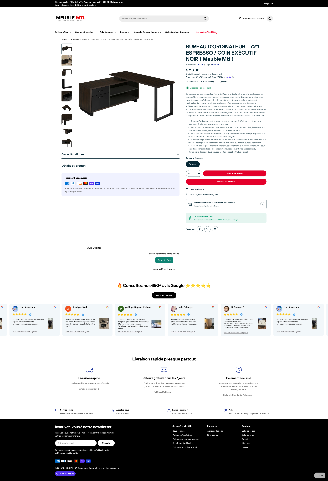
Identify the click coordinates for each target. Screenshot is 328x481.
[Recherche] (205, 18)
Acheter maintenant (226, 181)
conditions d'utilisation (95, 450)
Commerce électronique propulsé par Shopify (98, 468)
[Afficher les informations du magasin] (262, 204)
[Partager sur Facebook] (200, 229)
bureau (215, 64)
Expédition (190, 74)
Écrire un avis (164, 260)
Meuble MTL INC (69, 468)
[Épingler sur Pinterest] (215, 229)
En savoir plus (234, 220)
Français (266, 4)
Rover (200, 64)
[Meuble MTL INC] (70, 320)
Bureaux (75, 39)
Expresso (193, 164)
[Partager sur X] (207, 229)
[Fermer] (263, 216)
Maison (64, 39)
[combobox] (164, 18)
